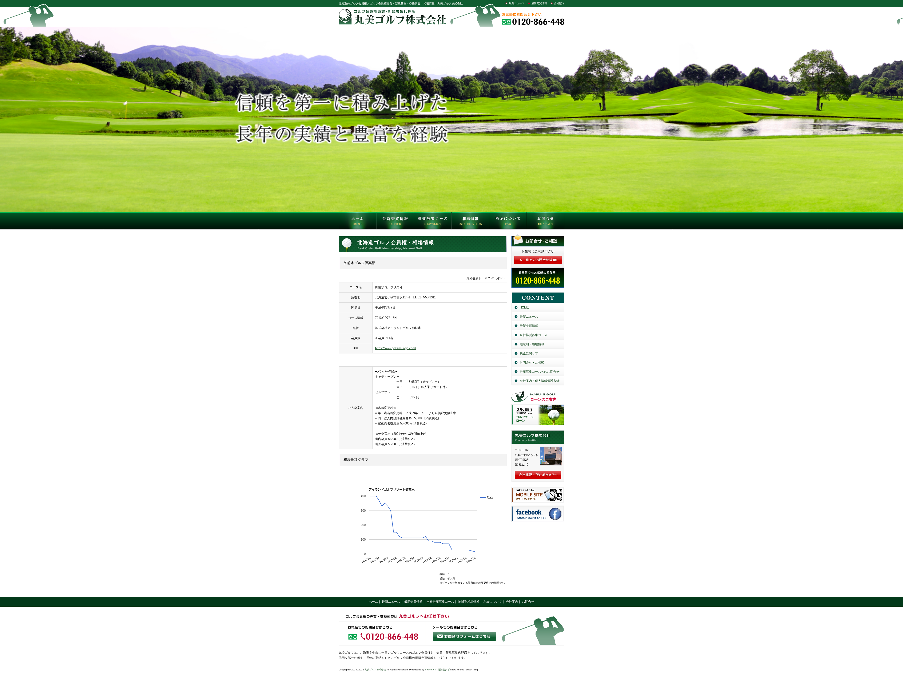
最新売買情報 (539, 3)
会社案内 (559, 3)
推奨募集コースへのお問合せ (539, 371)
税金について (508, 221)
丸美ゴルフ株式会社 (375, 669)
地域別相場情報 (468, 601)
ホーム (373, 601)
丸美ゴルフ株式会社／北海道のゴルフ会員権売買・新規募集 (537, 437)
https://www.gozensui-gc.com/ (395, 348)
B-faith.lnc (430, 669)
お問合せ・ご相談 (532, 362)
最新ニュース (516, 3)
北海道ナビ (444, 669)
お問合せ (545, 221)
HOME (357, 221)
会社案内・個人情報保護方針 (539, 381)
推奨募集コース (433, 221)
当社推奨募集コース (533, 335)
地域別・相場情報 (532, 344)
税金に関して (529, 353)
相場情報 (470, 221)
